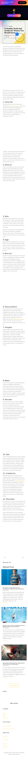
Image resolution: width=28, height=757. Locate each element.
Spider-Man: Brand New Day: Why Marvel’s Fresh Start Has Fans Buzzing (14, 663)
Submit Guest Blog (7, 726)
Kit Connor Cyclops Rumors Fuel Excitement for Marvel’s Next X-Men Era (13, 588)
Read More (14, 685)
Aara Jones (12, 35)
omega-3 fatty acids (14, 106)
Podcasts (5, 714)
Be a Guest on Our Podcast (8, 728)
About (4, 713)
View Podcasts (14, 15)
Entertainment (6, 590)
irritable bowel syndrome (18, 319)
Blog (4, 716)
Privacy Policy (6, 739)
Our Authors (5, 718)
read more (5, 602)
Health (10, 26)
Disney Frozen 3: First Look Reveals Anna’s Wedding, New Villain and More (14, 626)
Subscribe (22, 2)
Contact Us (5, 736)
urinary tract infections (20, 480)
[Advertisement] (14, 72)
